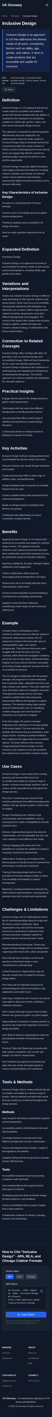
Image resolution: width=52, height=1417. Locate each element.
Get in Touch (33, 1381)
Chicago (31, 1277)
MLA (20, 1277)
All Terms (6, 1353)
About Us (32, 1353)
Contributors (33, 1358)
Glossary (15, 16)
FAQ (30, 1363)
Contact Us (7, 1386)
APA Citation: (12, 1284)
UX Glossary (12, 5)
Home (4, 16)
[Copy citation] (41, 1291)
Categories (7, 1358)
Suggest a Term (9, 1381)
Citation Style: (12, 1271)
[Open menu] (47, 5)
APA (10, 1277)
